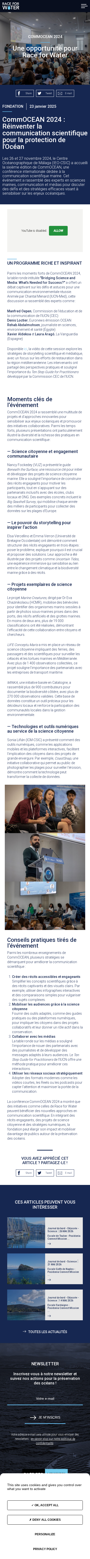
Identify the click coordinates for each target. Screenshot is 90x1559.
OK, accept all (46, 1505)
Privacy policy (45, 1549)
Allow (58, 230)
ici (25, 349)
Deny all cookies (46, 1519)
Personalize (45, 1534)
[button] (84, 6)
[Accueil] (10, 6)
